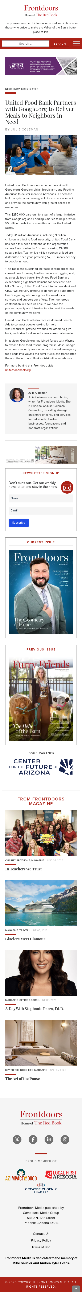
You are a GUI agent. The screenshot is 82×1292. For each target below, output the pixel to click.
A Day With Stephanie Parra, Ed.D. (34, 1009)
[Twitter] (17, 1139)
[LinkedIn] (49, 1139)
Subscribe (18, 522)
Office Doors (28, 1000)
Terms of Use (41, 1247)
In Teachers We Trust (23, 869)
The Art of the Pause (22, 1079)
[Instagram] (65, 1139)
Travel (23, 930)
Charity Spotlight (17, 860)
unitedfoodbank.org (18, 370)
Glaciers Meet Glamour (25, 939)
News (8, 89)
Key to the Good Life (19, 1070)
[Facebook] (33, 1139)
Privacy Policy (41, 1240)
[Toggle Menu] (76, 43)
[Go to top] (76, 1289)
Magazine (37, 860)
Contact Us (41, 1233)
